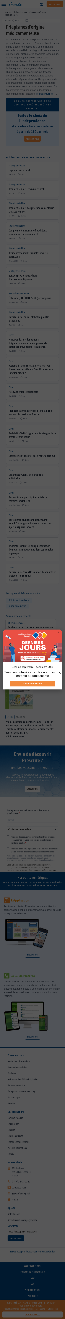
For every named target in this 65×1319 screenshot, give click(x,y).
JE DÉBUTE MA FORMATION (32, 683)
